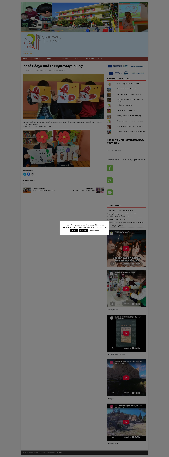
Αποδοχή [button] (74, 230)
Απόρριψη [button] (83, 230)
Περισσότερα (94, 230)
